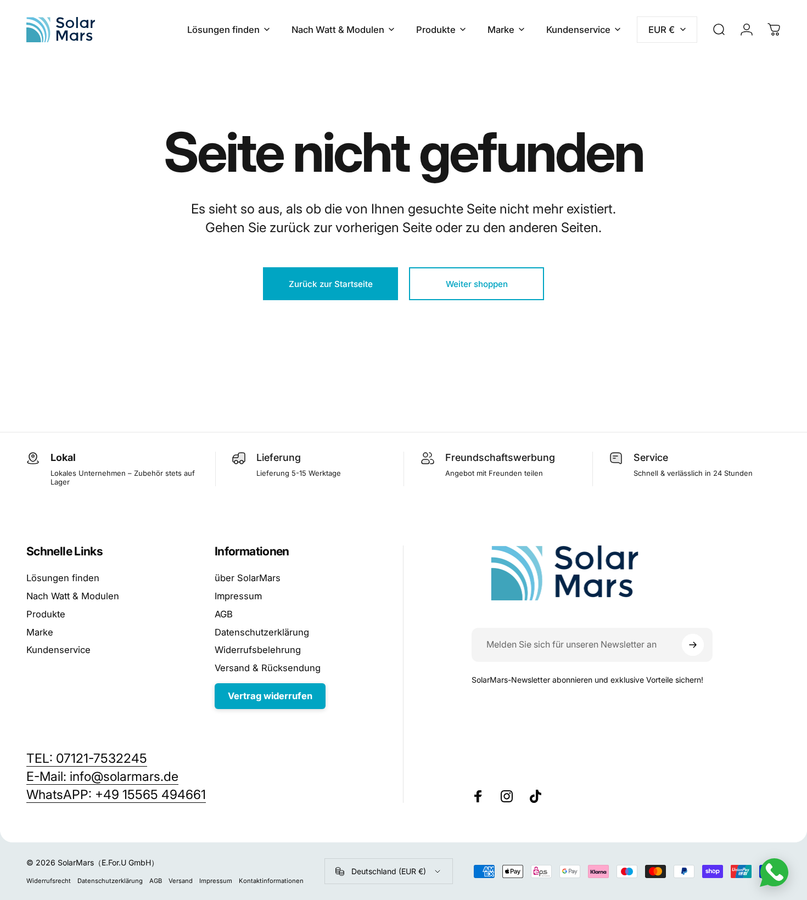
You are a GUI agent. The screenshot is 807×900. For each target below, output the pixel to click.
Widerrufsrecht (48, 881)
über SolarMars (248, 577)
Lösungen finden (62, 577)
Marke (39, 632)
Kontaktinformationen (271, 881)
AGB (224, 614)
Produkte (45, 614)
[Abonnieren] (693, 645)
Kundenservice (58, 649)
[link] (116, 795)
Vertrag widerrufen (270, 695)
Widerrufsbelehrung (258, 649)
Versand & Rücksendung (268, 667)
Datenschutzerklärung (262, 632)
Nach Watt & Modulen (72, 595)
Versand (181, 881)
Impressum (238, 595)
